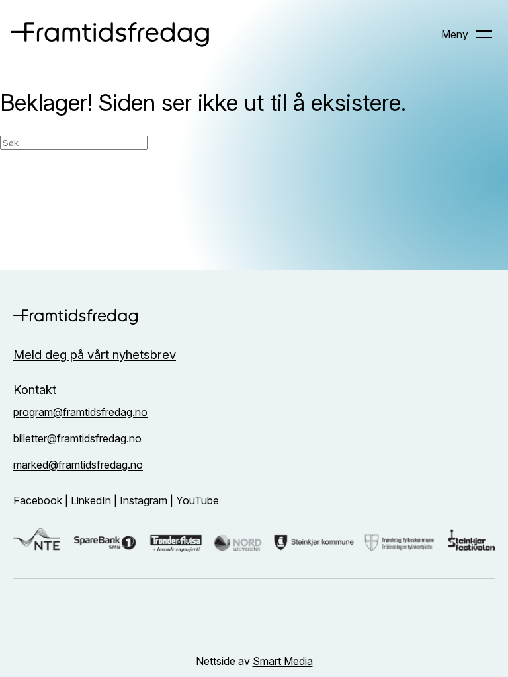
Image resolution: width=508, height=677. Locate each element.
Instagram (143, 500)
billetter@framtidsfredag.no (77, 438)
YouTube (197, 500)
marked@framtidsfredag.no (78, 464)
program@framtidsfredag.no (80, 411)
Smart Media (283, 661)
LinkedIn (91, 500)
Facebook (37, 500)
